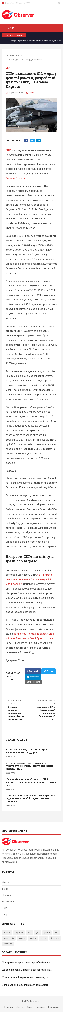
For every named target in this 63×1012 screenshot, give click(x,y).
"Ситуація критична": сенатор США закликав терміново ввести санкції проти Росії (31, 782)
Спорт (5, 914)
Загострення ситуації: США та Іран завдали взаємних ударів (26, 751)
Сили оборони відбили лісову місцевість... (26, 984)
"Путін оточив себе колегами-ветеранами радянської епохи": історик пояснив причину (30, 798)
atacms (7, 932)
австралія (8, 944)
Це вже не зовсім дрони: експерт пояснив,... (27, 969)
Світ (18, 55)
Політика (7, 895)
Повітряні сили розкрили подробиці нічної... (26, 962)
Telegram (34, 677)
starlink (33, 938)
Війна (5, 888)
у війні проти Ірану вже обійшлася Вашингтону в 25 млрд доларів (29, 579)
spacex (22, 938)
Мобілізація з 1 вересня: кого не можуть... (26, 977)
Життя (5, 882)
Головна (10, 55)
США (9, 150)
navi (56, 932)
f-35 (29, 932)
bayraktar (19, 932)
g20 (37, 932)
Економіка (8, 901)
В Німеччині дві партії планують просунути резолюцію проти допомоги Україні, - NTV (29, 765)
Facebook (33, 671)
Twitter (50, 671)
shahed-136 (9, 938)
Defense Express (15, 178)
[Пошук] (59, 3)
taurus (43, 938)
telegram (55, 938)
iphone (47, 932)
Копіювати (35, 682)
